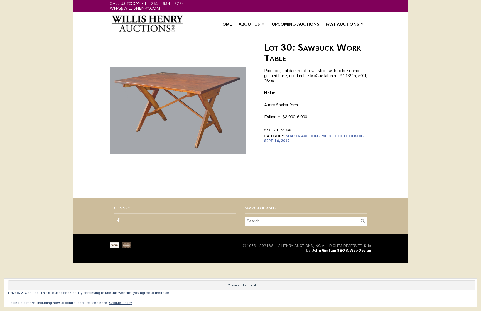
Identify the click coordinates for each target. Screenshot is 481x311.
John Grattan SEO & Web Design (341, 250)
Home (225, 24)
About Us (249, 24)
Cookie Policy (120, 303)
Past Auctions (342, 24)
